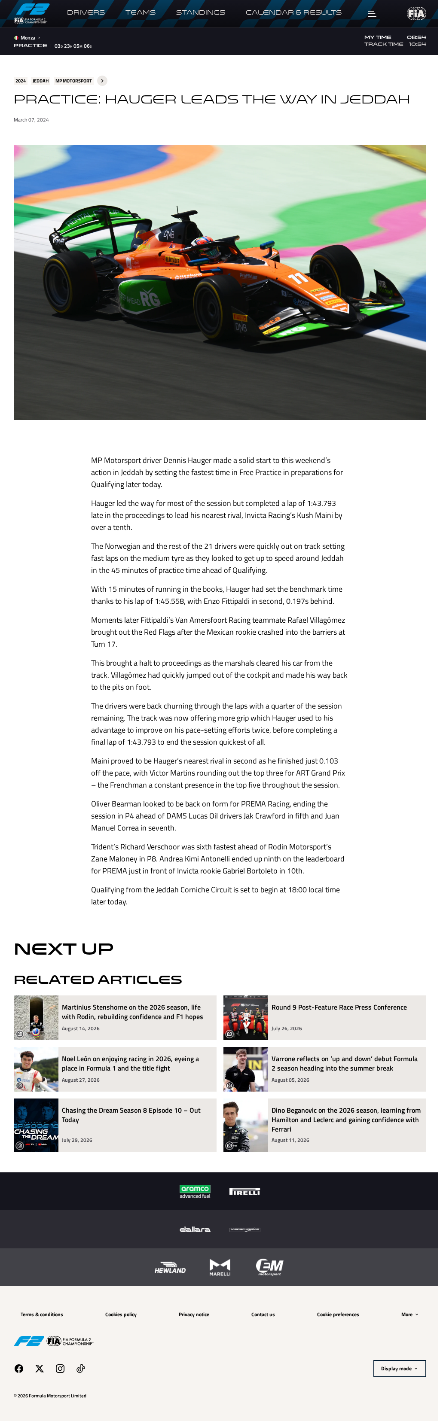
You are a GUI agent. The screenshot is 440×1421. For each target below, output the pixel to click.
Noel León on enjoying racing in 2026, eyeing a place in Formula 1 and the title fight (130, 1059)
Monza (28, 37)
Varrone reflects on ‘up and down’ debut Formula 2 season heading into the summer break (342, 1059)
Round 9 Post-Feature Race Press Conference (336, 1003)
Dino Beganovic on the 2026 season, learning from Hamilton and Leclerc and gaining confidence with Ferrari (335, 1115)
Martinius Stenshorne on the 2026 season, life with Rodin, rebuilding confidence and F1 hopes (132, 1007)
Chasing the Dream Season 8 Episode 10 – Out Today (131, 1110)
